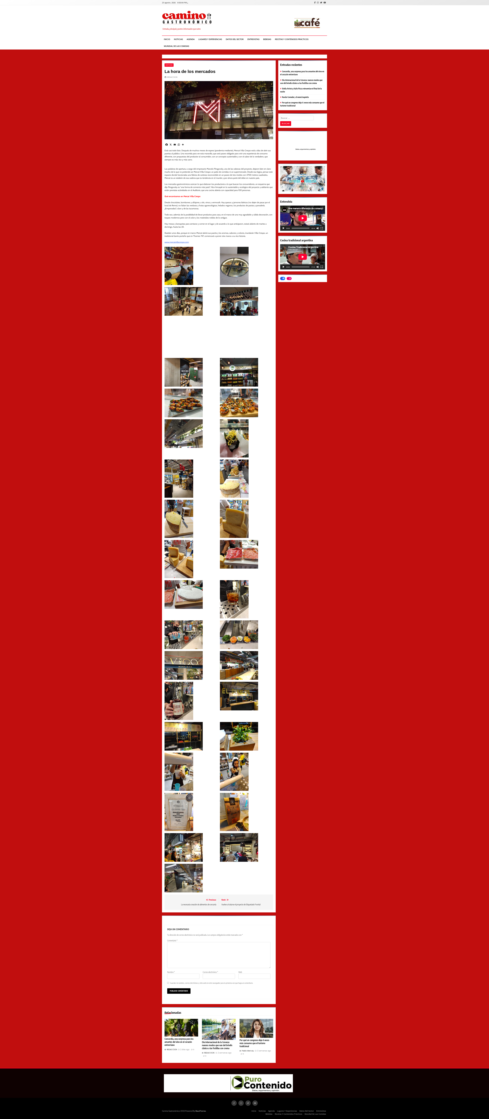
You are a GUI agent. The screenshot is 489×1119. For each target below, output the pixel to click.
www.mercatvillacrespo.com (177, 242)
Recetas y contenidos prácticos (291, 39)
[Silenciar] (317, 228)
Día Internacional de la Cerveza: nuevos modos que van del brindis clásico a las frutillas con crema (217, 1045)
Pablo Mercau (248, 1051)
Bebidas (267, 39)
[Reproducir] (283, 228)
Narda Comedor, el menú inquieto (295, 97)
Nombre (171, 972)
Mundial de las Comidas (176, 46)
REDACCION (172, 77)
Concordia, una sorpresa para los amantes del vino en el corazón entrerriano (179, 1041)
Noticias (178, 39)
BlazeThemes (200, 1111)
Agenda (191, 39)
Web (240, 972)
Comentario (172, 940)
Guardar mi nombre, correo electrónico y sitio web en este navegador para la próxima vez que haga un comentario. (211, 983)
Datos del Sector (235, 39)
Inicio (167, 39)
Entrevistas (253, 39)
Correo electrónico (210, 972)
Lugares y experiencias (210, 39)
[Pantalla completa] (322, 228)
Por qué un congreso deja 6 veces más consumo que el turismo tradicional (254, 1043)
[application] (302, 218)
